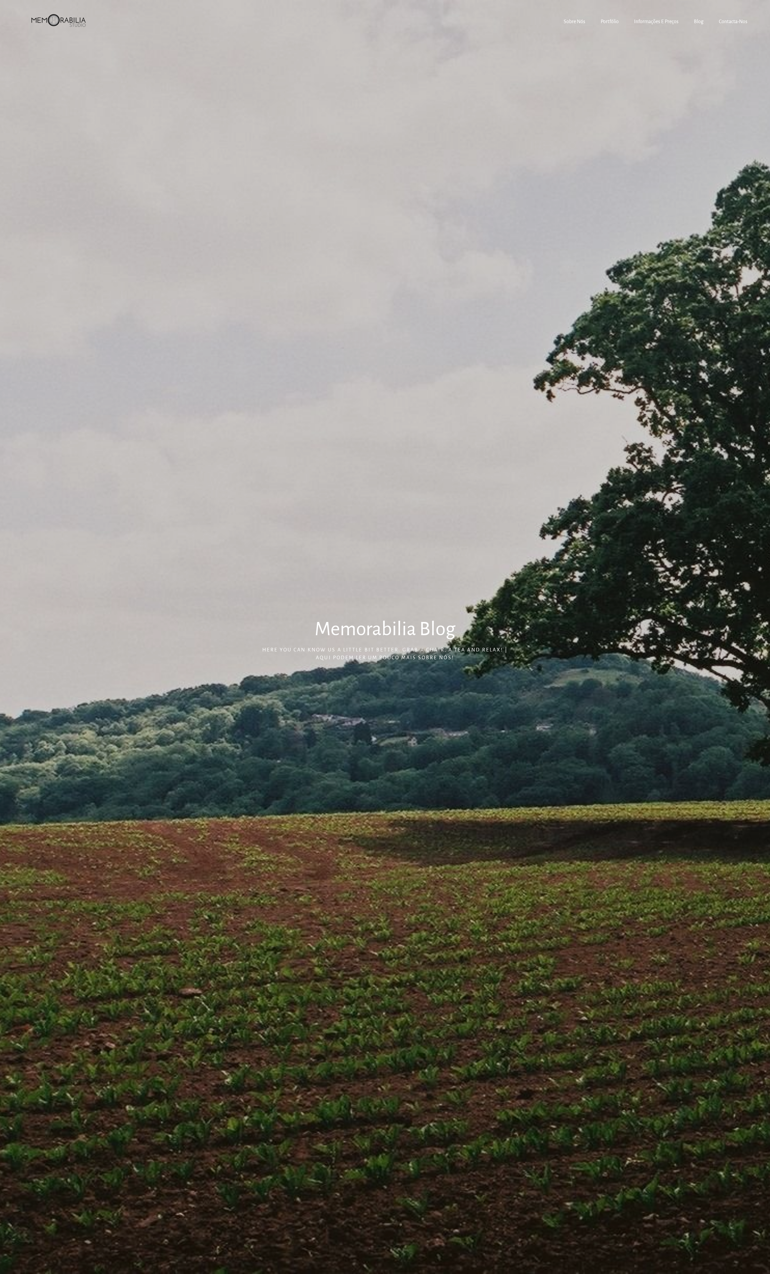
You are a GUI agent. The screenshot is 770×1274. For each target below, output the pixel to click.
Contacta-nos (733, 21)
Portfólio (610, 21)
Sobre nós (574, 21)
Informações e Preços (656, 21)
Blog (699, 21)
